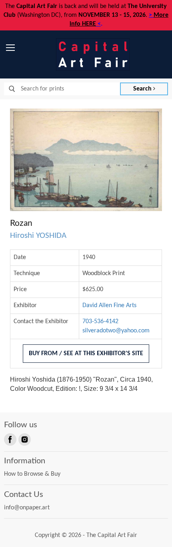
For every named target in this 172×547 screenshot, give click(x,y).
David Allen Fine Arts (109, 305)
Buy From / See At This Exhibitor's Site (86, 353)
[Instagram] (24, 439)
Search (143, 89)
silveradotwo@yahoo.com (116, 331)
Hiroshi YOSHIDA (38, 235)
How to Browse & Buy (32, 474)
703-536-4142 (100, 321)
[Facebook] (9, 439)
